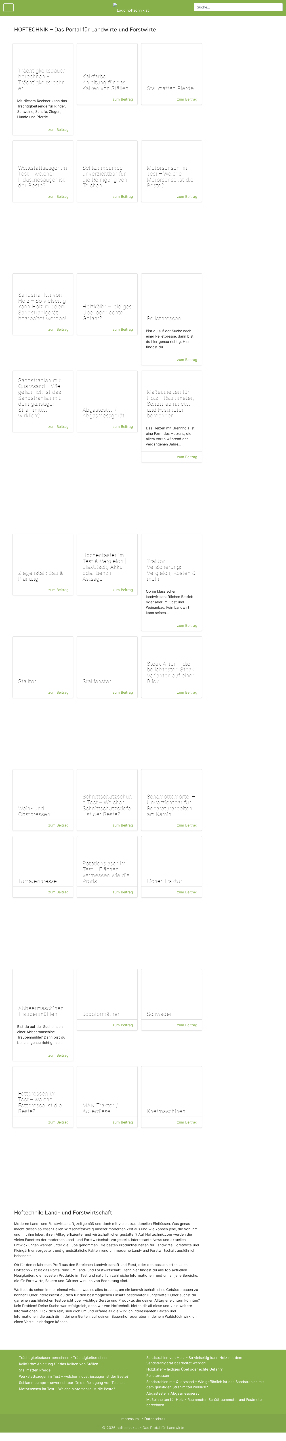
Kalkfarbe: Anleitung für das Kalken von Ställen (58, 1364)
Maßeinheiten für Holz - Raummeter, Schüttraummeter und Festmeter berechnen (204, 1402)
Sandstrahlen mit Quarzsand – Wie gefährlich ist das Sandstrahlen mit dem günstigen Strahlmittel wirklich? (205, 1384)
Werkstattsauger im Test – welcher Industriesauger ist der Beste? (73, 1376)
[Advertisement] (107, 238)
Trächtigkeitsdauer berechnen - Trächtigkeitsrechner (63, 1357)
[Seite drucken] (21, 7)
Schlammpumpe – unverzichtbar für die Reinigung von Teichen (71, 1382)
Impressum (129, 1418)
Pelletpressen (157, 1375)
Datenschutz (155, 1418)
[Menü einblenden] (8, 7)
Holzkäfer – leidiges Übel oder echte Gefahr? (184, 1369)
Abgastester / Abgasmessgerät (172, 1393)
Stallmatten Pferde (34, 1370)
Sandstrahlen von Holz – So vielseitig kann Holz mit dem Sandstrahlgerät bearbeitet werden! (194, 1360)
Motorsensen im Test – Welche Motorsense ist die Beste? (67, 1389)
